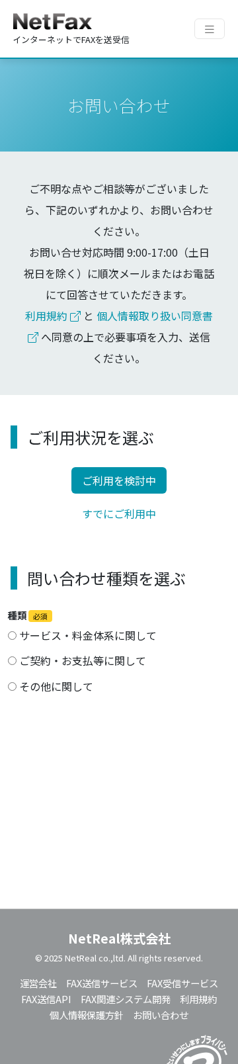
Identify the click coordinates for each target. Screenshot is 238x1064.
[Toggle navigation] (209, 29)
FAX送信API (46, 999)
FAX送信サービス (102, 983)
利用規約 (47, 316)
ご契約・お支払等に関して (81, 660)
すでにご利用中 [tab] (119, 513)
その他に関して (55, 686)
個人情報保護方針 (87, 1015)
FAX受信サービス (182, 983)
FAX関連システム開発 (126, 999)
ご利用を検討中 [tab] (119, 480)
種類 (28, 615)
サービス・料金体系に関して (87, 635)
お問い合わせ (160, 1015)
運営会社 (38, 983)
